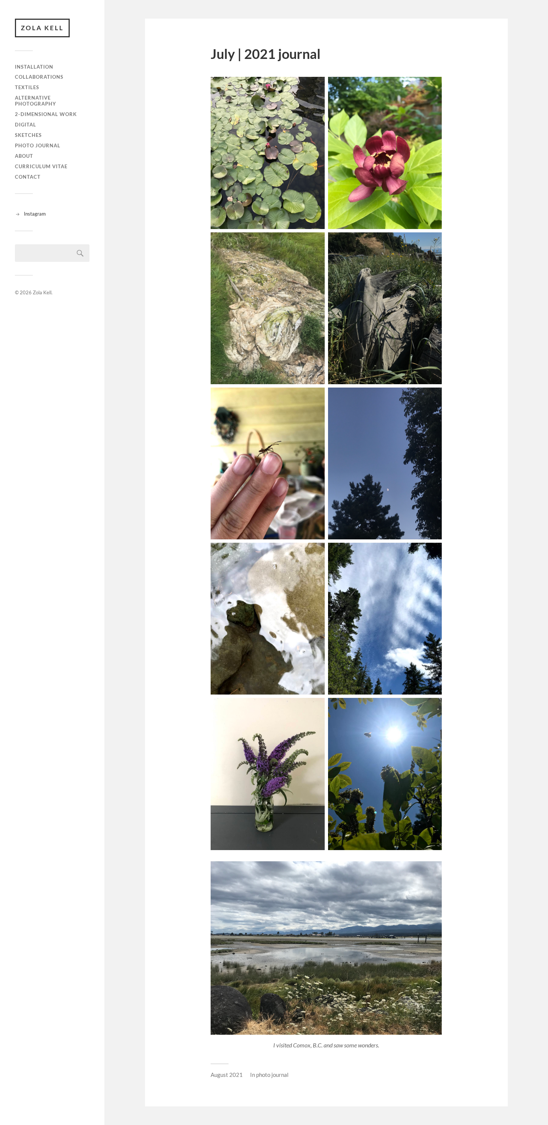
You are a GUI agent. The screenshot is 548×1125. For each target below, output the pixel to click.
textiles (27, 87)
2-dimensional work (46, 114)
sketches (28, 135)
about (24, 156)
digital (25, 125)
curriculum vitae (41, 166)
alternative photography (35, 101)
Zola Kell (42, 28)
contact (28, 177)
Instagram (35, 214)
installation (34, 67)
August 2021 (227, 1074)
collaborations (39, 77)
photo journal (37, 145)
